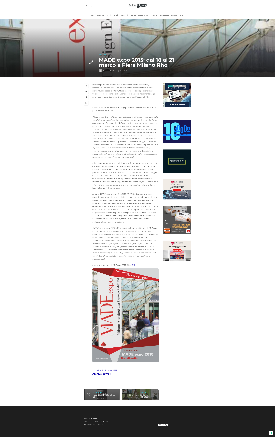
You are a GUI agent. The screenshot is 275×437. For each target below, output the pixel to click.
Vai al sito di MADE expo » (107, 370)
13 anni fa (112, 71)
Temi (115, 15)
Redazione (106, 71)
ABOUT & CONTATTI (178, 15)
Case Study (100, 15)
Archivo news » (101, 374)
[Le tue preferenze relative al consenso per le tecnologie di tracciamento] (271, 433)
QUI (133, 265)
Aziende (133, 15)
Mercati (123, 15)
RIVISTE (154, 15)
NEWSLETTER (164, 15)
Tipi (108, 15)
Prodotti (103, 55)
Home (92, 15)
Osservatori (143, 15)
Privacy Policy (163, 425)
